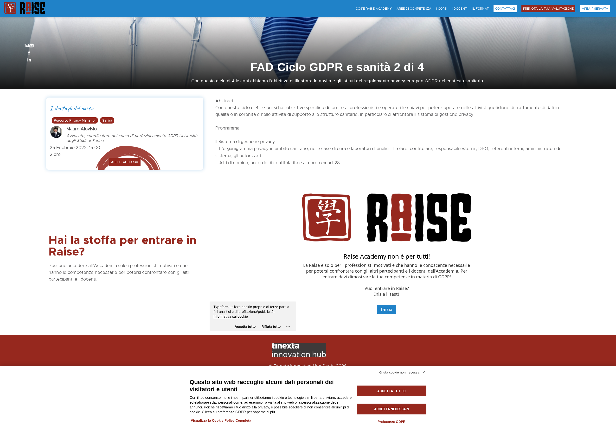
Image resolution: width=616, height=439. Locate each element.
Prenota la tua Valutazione (548, 9)
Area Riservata (595, 9)
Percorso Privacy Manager (75, 120)
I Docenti (460, 9)
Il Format (480, 9)
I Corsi (441, 9)
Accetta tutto (391, 391)
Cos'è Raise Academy (374, 9)
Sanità (107, 120)
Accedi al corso (124, 162)
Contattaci (505, 9)
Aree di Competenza (414, 9)
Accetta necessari (391, 409)
